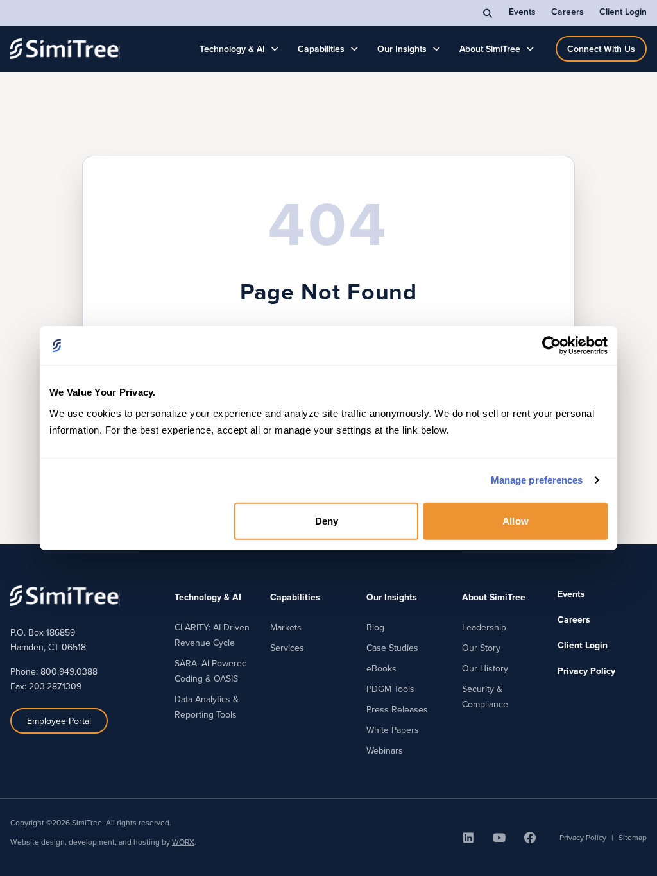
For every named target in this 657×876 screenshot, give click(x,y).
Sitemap (633, 837)
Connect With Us (601, 48)
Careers (567, 11)
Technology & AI (232, 48)
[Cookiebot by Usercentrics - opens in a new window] (551, 345)
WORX (183, 841)
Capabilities (321, 48)
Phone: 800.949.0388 (54, 671)
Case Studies (392, 647)
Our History (485, 668)
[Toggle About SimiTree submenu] (530, 49)
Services (287, 647)
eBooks (381, 668)
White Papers (392, 729)
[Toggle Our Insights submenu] (436, 49)
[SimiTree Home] (65, 48)
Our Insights (402, 48)
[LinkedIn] (468, 837)
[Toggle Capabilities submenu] (354, 49)
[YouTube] (499, 837)
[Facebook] (530, 837)
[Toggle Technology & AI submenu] (275, 49)
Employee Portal (59, 720)
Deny (326, 520)
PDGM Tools (390, 688)
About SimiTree (489, 48)
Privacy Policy (586, 670)
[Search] (488, 13)
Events (522, 11)
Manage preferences (537, 480)
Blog (375, 627)
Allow (515, 520)
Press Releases (397, 709)
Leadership (484, 627)
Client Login (623, 11)
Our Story (481, 647)
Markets (286, 627)
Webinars (384, 750)
